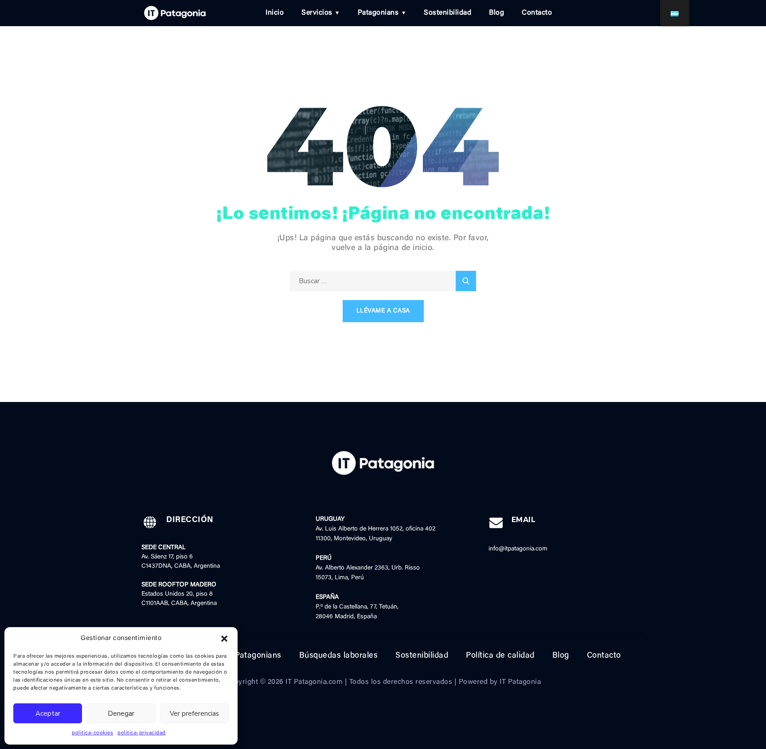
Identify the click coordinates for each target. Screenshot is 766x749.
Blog (496, 12)
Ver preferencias (194, 713)
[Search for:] (383, 281)
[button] (224, 638)
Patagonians (378, 12)
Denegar (121, 713)
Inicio (275, 12)
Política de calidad (500, 656)
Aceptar (47, 713)
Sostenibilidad (447, 12)
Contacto (537, 12)
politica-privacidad (141, 733)
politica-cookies (92, 733)
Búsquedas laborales (338, 656)
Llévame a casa (383, 311)
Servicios (316, 12)
